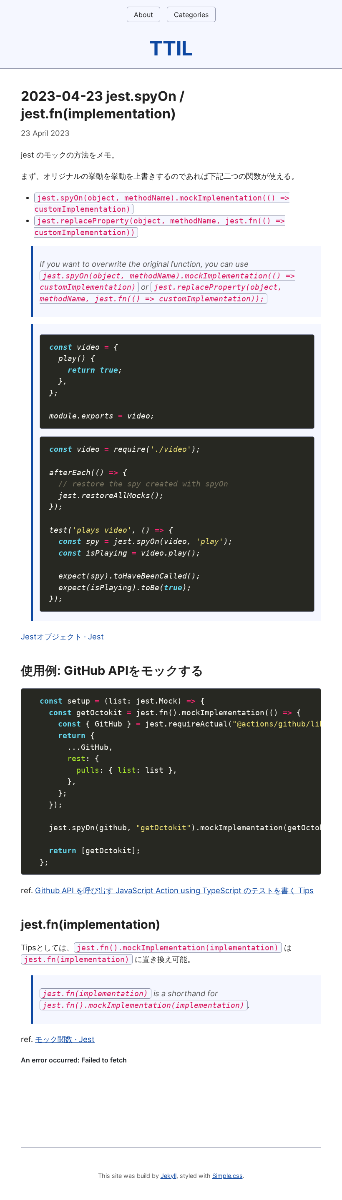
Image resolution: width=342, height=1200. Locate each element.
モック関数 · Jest (65, 1039)
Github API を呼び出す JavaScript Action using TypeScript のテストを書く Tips (174, 890)
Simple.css (227, 1175)
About (143, 14)
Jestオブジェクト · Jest (62, 636)
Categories (191, 14)
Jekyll (168, 1175)
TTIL (171, 48)
